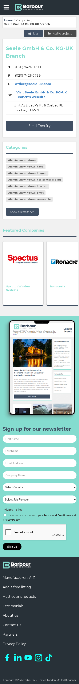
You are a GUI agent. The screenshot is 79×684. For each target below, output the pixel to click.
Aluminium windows (22, 160)
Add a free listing (17, 587)
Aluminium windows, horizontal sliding (34, 179)
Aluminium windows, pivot (26, 192)
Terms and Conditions (57, 515)
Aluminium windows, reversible (29, 199)
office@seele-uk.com (33, 84)
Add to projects (62, 33)
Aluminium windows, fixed (26, 166)
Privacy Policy (12, 509)
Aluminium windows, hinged (27, 173)
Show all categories (22, 212)
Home (8, 20)
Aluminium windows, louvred (27, 186)
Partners (10, 634)
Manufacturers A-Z (19, 578)
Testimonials (13, 606)
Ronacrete (57, 286)
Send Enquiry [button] (40, 125)
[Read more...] (23, 261)
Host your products (19, 597)
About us (10, 616)
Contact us (12, 625)
